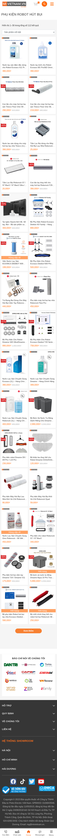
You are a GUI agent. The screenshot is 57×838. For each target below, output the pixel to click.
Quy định (8, 713)
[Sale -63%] (42, 442)
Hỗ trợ (6, 705)
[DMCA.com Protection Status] (47, 788)
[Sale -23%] (42, 324)
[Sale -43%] (14, 128)
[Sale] (14, 442)
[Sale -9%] (14, 89)
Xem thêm (28, 631)
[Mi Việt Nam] (14, 4)
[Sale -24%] (42, 89)
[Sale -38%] (42, 246)
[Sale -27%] (14, 324)
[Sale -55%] (14, 560)
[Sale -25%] (42, 403)
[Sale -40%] (42, 167)
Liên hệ (6, 729)
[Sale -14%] (42, 560)
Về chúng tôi (10, 721)
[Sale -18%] (14, 403)
